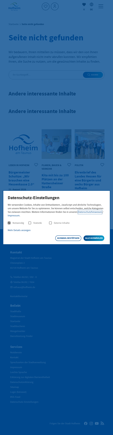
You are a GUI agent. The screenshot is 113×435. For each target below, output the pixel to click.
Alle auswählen (94, 238)
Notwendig (18, 223)
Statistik (37, 223)
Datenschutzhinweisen (90, 212)
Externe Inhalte (62, 223)
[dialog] (56, 217)
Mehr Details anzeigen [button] (19, 230)
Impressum (14, 215)
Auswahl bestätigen (68, 238)
